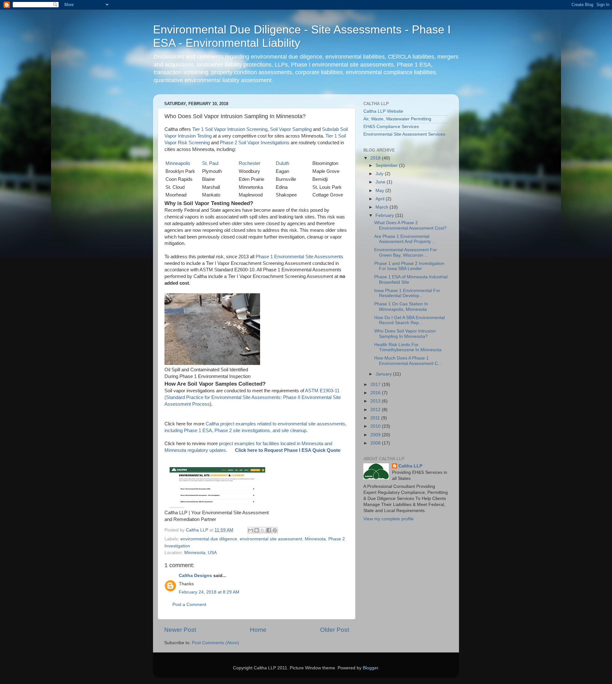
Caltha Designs (195, 575)
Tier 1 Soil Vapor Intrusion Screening (229, 129)
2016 (376, 392)
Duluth (282, 163)
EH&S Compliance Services (391, 126)
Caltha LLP (410, 466)
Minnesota (315, 539)
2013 (376, 401)
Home (258, 629)
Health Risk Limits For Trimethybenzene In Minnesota (407, 347)
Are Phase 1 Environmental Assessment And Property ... (405, 239)
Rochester (249, 163)
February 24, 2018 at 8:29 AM (209, 592)
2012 (376, 409)
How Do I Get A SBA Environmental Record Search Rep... (409, 320)
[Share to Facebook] (269, 530)
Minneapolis (177, 163)
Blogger (370, 668)
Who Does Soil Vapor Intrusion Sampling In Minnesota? (405, 333)
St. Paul (210, 163)
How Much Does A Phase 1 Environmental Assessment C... (408, 361)
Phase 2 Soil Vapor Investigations (254, 142)
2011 (375, 418)
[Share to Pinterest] (275, 530)
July (380, 173)
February (385, 215)
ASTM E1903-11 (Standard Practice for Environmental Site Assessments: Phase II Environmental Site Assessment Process (252, 397)
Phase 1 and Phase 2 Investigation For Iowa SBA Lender (409, 266)
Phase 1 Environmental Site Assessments (299, 256)
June (381, 182)
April (380, 198)
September (387, 165)
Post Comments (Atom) (215, 642)
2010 (376, 426)
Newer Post (180, 629)
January (384, 374)
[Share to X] (262, 530)
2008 (376, 443)
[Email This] (250, 530)
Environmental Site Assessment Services (404, 134)
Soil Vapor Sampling (291, 129)
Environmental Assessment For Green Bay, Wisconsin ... (405, 252)
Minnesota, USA (200, 552)
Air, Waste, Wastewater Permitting (397, 119)
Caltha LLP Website (383, 111)
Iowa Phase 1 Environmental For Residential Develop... (407, 293)
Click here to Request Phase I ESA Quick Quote (287, 450)
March (382, 207)
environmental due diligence (208, 539)
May (380, 190)
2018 (376, 158)
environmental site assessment (271, 539)
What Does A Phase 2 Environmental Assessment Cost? (410, 225)
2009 (376, 434)
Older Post (334, 629)
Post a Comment (189, 604)
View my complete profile (388, 519)
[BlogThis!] (256, 530)
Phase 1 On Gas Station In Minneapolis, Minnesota (401, 306)
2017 (376, 384)
